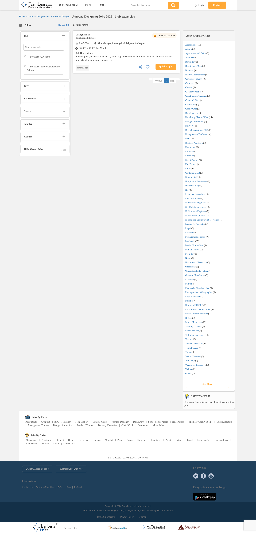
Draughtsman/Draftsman (196, 134)
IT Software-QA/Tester (195, 215)
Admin (188, 49)
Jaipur (56, 443)
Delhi (70, 440)
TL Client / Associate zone (36, 469)
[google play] (204, 496)
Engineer (189, 151)
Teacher (189, 339)
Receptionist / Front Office (197, 309)
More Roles (158, 425)
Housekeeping (192, 185)
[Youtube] (211, 475)
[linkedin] (195, 475)
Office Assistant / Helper (196, 271)
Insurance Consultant (195, 194)
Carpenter (190, 83)
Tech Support (81, 422)
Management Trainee (195, 236)
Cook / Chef (191, 108)
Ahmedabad (31, 440)
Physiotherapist (192, 296)
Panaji (168, 440)
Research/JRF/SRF (194, 305)
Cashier (188, 87)
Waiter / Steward (193, 356)
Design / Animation (194, 121)
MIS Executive (192, 249)
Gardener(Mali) (192, 173)
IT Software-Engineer (195, 202)
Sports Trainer (192, 330)
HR (186, 190)
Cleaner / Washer (193, 91)
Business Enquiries (45, 487)
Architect (189, 57)
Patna (178, 440)
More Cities (69, 443)
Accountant (190, 44)
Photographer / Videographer (198, 292)
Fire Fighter (190, 164)
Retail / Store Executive (196, 313)
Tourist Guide (191, 348)
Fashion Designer (120, 422)
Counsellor (190, 104)
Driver (188, 138)
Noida (130, 440)
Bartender (190, 61)
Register (217, 5)
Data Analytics (192, 113)
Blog (69, 487)
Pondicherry (31, 443)
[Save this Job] (147, 66)
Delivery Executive (107, 425)
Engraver (189, 155)
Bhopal (189, 440)
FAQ (59, 487)
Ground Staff (191, 177)
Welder (188, 369)
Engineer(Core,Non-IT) (200, 422)
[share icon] (140, 66)
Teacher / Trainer (85, 425)
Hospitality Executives (196, 181)
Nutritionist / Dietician (196, 262)
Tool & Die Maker (194, 343)
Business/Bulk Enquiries (71, 469)
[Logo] (35, 5)
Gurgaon (141, 440)
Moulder (189, 254)
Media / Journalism (194, 245)
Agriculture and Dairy (195, 53)
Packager (189, 279)
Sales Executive (224, 422)
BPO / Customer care (195, 74)
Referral (78, 487)
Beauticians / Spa (193, 66)
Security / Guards (193, 326)
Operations (190, 266)
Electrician (190, 147)
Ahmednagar (203, 440)
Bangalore (46, 440)
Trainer (188, 352)
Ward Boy (190, 360)
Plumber (189, 300)
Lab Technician (192, 198)
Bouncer (189, 70)
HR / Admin (178, 422)
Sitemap (142, 517)
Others (188, 373)
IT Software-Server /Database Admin (202, 219)
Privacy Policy (127, 517)
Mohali (45, 443)
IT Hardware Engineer (195, 211)
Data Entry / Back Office (196, 117)
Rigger (188, 318)
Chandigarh (155, 440)
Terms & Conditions (106, 517)
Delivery (189, 125)
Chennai (60, 440)
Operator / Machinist (195, 275)
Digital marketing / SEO (196, 130)
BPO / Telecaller (62, 422)
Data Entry (138, 422)
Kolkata (96, 440)
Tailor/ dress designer (195, 335)
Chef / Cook (127, 425)
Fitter (187, 168)
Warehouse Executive (195, 365)
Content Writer (192, 100)
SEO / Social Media (158, 422)
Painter (188, 283)
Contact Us (27, 487)
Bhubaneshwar (221, 440)
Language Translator (195, 224)
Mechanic (190, 241)
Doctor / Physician (194, 143)
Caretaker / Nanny (193, 79)
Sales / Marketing (193, 322)
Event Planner (192, 160)
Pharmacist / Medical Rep (197, 288)
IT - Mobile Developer (195, 207)
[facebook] (203, 475)
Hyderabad (83, 440)
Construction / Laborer (196, 96)
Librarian (189, 232)
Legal (188, 228)
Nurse (188, 258)
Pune (119, 440)
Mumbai (109, 440)
